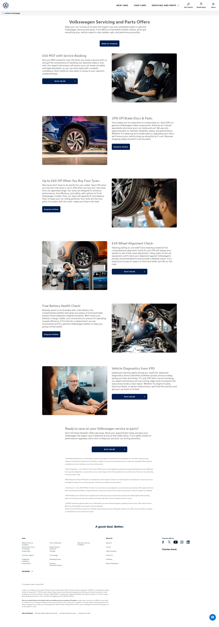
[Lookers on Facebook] (163, 542)
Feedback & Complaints (25, 559)
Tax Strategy (54, 555)
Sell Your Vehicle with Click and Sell (46, 613)
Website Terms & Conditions (27, 543)
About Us (109, 543)
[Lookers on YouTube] (175, 542)
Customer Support (28, 555)
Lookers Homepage (12, 13)
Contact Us (109, 555)
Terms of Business (55, 543)
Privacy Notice (26, 563)
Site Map (52, 551)
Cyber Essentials (111, 551)
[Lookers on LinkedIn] (188, 542)
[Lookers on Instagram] (182, 542)
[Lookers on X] (169, 542)
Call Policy (109, 559)
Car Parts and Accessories (67, 613)
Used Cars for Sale (84, 613)
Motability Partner (55, 559)
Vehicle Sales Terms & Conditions (28, 547)
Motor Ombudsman (112, 563)
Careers (108, 547)
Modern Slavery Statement (55, 547)
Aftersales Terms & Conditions (83, 543)
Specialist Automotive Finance (56, 564)
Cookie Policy (26, 551)
